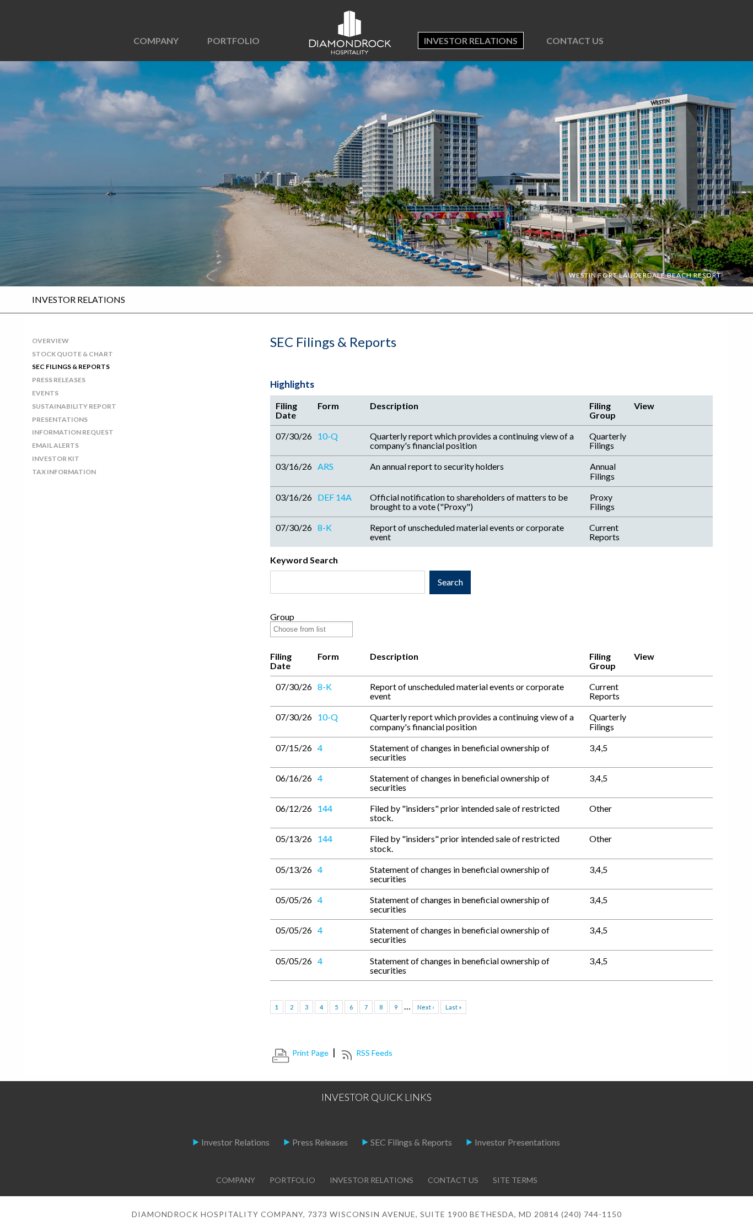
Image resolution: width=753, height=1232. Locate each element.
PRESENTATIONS (60, 419)
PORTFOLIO (233, 40)
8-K (325, 527)
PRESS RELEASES (58, 380)
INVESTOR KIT (55, 458)
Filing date (286, 410)
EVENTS (45, 393)
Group (282, 616)
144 (325, 808)
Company (235, 1180)
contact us (453, 1180)
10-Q (328, 436)
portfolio (292, 1180)
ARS (326, 466)
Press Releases (320, 1142)
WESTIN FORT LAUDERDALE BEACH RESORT (645, 275)
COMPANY (156, 40)
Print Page (310, 1052)
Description (394, 405)
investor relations (371, 1180)
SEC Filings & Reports (411, 1142)
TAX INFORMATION (64, 472)
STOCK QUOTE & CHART (72, 354)
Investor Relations (471, 40)
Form (328, 405)
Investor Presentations (517, 1142)
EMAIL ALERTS (55, 445)
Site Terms (515, 1180)
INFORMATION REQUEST (73, 432)
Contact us (575, 40)
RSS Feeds (374, 1052)
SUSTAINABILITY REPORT (74, 406)
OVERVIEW (50, 341)
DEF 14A (335, 497)
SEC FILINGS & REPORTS (71, 366)
